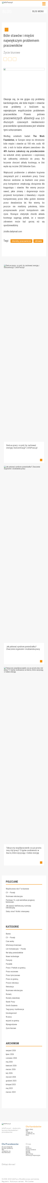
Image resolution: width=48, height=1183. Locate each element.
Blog (27, 1135)
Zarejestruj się (30, 1133)
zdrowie (38, 241)
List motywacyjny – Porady (16, 949)
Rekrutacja (10, 987)
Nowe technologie (12, 956)
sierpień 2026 (11, 1050)
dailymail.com (16, 231)
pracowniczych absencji (18, 118)
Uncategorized (11, 1013)
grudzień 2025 (11, 1081)
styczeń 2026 (11, 1077)
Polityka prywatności (17, 1181)
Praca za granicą (12, 979)
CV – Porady (10, 892)
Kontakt (28, 1151)
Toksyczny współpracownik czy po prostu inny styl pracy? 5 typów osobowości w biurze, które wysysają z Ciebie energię (23, 850)
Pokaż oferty (29, 1129)
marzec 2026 (11, 1069)
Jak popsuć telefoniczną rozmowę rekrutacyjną (18, 907)
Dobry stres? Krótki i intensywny (17, 911)
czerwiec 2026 (11, 1058)
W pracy (9, 1017)
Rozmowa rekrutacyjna (14, 896)
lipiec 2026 (10, 1054)
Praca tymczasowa (13, 975)
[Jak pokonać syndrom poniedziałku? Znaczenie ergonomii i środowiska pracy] (24, 469)
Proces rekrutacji (12, 983)
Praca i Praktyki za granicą (15, 968)
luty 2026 (9, 1073)
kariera (11, 151)
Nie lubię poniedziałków (14, 953)
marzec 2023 (11, 1092)
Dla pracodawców (7, 1147)
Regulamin (5, 1181)
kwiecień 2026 (11, 1065)
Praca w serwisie (31, 1150)
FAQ (27, 1131)
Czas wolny (10, 941)
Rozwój (8, 994)
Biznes (8, 934)
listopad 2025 (11, 1084)
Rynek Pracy (10, 1002)
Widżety (28, 1152)
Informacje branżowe (13, 945)
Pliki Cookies (29, 1181)
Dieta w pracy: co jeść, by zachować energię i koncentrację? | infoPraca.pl (21, 446)
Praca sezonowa (12, 971)
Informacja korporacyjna (33, 1155)
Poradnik (9, 964)
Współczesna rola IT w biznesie (17, 889)
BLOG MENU (38, 11)
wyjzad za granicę (12, 1021)
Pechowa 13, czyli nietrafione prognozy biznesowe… (20, 901)
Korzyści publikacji (7, 1148)
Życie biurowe (11, 52)
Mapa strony (29, 1154)
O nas (27, 1147)
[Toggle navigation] (44, 3)
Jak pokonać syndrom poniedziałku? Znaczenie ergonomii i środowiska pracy (23, 647)
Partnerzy (28, 1148)
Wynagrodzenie (11, 1024)
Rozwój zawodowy (13, 998)
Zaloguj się (29, 1132)
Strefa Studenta (11, 1005)
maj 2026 (9, 1062)
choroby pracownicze (21, 241)
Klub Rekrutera (6, 1152)
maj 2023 (9, 1088)
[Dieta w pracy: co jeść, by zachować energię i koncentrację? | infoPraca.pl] (24, 267)
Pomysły (9, 960)
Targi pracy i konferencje (15, 1009)
